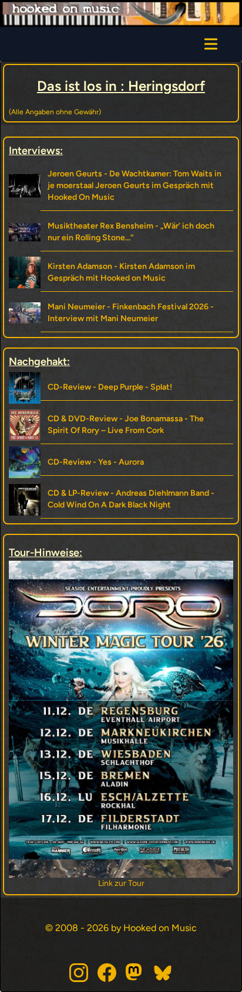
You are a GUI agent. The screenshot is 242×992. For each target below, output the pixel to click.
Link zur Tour (121, 883)
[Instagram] (78, 972)
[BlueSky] (163, 972)
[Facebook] (107, 972)
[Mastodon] (135, 972)
